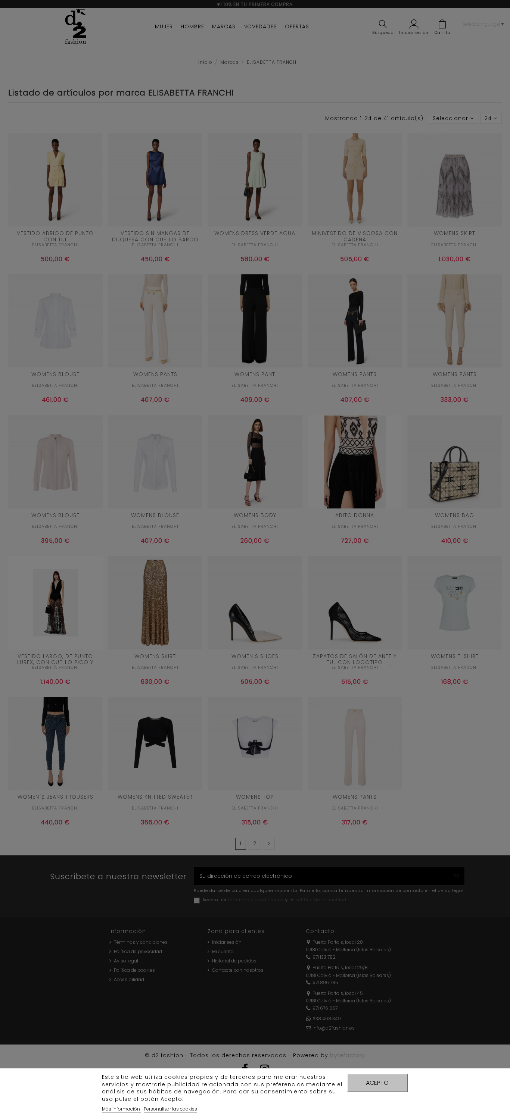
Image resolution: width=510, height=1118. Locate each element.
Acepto (377, 1082)
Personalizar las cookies (170, 1109)
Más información (121, 1109)
